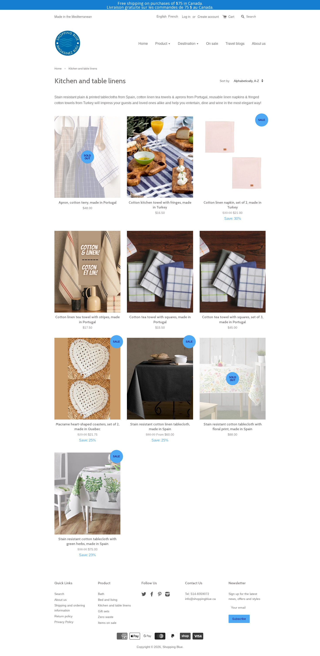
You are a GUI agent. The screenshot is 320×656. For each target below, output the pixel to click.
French (173, 16)
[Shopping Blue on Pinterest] (159, 595)
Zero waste (105, 617)
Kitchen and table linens (114, 605)
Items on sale (107, 622)
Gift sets (103, 611)
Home (143, 43)
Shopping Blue (173, 647)
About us (259, 43)
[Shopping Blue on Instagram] (167, 595)
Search (59, 594)
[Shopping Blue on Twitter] (143, 595)
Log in (186, 16)
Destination (187, 43)
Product (161, 43)
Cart (231, 16)
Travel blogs (235, 43)
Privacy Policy (63, 622)
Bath (101, 594)
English (162, 16)
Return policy (63, 616)
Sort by (224, 81)
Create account (208, 16)
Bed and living (107, 599)
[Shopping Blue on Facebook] (151, 595)
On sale (212, 43)
